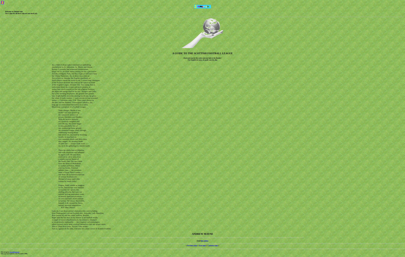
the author (204, 241)
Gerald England (14, 252)
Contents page (213, 245)
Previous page (192, 245)
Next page (202, 245)
